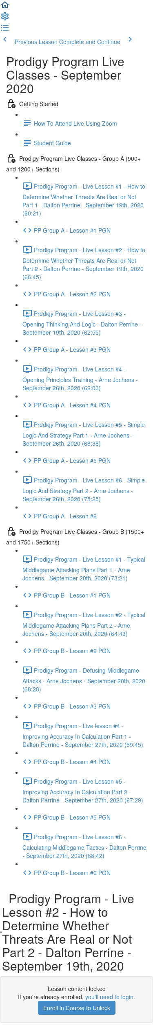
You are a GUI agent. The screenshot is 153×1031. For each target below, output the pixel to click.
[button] (5, 7)
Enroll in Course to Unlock (76, 1008)
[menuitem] (5, 19)
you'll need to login (109, 997)
